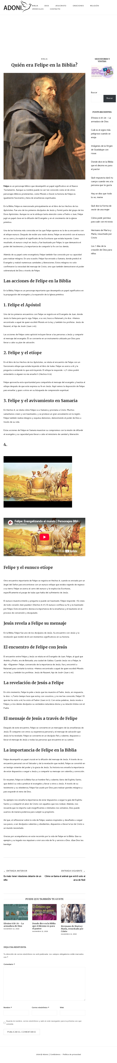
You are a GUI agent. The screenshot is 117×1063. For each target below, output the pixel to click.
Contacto (55, 9)
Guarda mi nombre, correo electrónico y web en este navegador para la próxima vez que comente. (43, 1023)
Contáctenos (55, 1054)
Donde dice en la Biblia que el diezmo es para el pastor (102, 165)
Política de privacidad (72, 1054)
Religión (94, 6)
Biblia (44, 59)
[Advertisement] (58, 36)
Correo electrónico (40, 1007)
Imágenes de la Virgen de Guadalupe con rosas (102, 150)
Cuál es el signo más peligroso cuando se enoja (101, 134)
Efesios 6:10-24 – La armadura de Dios (101, 120)
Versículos (38, 9)
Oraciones (78, 6)
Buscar (94, 92)
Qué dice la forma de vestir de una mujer (101, 208)
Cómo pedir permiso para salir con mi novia (102, 220)
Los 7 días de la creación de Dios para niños (101, 250)
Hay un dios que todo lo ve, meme (101, 195)
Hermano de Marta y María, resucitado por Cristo (101, 234)
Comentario (9, 964)
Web (62, 1007)
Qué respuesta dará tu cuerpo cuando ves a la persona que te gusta (102, 181)
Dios (47, 6)
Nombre (8, 1007)
